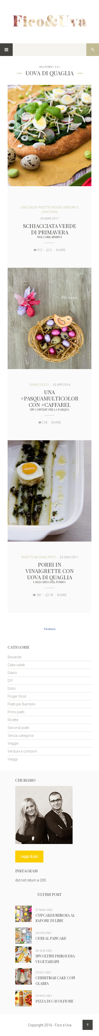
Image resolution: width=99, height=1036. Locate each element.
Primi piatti (16, 712)
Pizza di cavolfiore (55, 1001)
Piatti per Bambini (21, 704)
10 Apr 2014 (61, 385)
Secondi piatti (45, 557)
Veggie (56, 207)
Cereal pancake (51, 938)
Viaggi (13, 759)
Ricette (45, 207)
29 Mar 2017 (49, 218)
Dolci (44, 385)
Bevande (14, 657)
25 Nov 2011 (69, 557)
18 (51, 595)
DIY (10, 681)
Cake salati (29, 207)
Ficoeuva (49, 628)
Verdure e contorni (22, 751)
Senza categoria (21, 736)
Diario (34, 385)
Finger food (17, 696)
